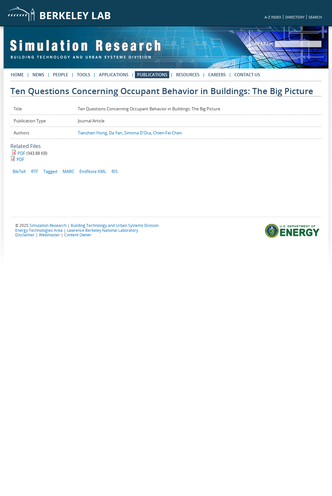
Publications (152, 75)
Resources (187, 75)
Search (265, 44)
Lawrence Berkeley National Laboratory (102, 230)
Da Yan (115, 133)
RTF (34, 171)
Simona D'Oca (137, 133)
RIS (115, 171)
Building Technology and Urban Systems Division (115, 225)
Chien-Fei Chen (167, 133)
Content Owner (77, 234)
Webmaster (49, 234)
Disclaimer (25, 234)
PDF (21, 153)
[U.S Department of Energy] (293, 237)
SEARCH (315, 17)
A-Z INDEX (273, 17)
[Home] (85, 52)
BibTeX (19, 171)
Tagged (50, 171)
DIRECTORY (294, 17)
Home (17, 75)
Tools (83, 75)
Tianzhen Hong (92, 133)
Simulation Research (48, 225)
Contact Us (247, 75)
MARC (68, 171)
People (60, 75)
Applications (113, 75)
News (38, 75)
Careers (217, 75)
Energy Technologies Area (39, 230)
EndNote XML (92, 171)
